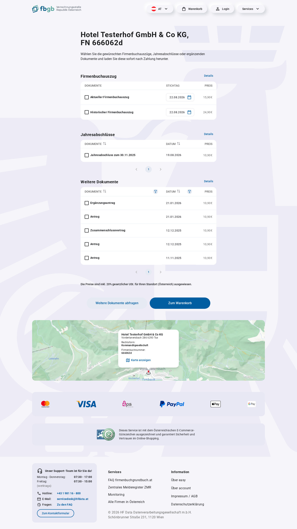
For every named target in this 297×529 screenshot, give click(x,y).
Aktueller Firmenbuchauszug (109, 97)
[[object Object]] (155, 191)
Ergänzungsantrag (102, 202)
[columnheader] (121, 144)
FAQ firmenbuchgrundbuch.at (130, 480)
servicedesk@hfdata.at (72, 499)
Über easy (178, 480)
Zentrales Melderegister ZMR (129, 487)
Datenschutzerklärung (187, 504)
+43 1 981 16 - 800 (69, 493)
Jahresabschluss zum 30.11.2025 (113, 155)
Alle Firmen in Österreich (126, 502)
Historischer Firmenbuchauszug (111, 112)
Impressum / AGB (184, 496)
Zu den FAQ (65, 504)
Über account (181, 488)
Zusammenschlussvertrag (107, 230)
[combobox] (180, 97)
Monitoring (116, 495)
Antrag (94, 216)
